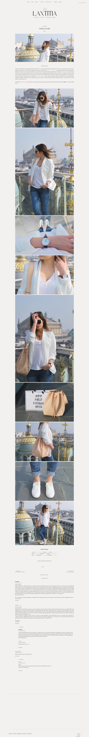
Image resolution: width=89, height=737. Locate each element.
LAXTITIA (20, 641)
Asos (48, 552)
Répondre (17, 600)
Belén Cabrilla (18, 651)
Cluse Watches (54, 553)
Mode (44, 31)
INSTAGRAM (78, 736)
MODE (32, 1)
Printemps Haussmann (51, 70)
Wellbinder (37, 553)
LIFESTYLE (42, 1)
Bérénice (54, 552)
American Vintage (39, 552)
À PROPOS (55, 1)
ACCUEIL (28, 1)
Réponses (21, 659)
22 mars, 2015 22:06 (21, 642)
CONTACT (60, 1)
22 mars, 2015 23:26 (18, 652)
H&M (45, 553)
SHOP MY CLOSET (48, 1)
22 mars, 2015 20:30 (21, 630)
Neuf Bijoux (44, 555)
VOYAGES (36, 1)
